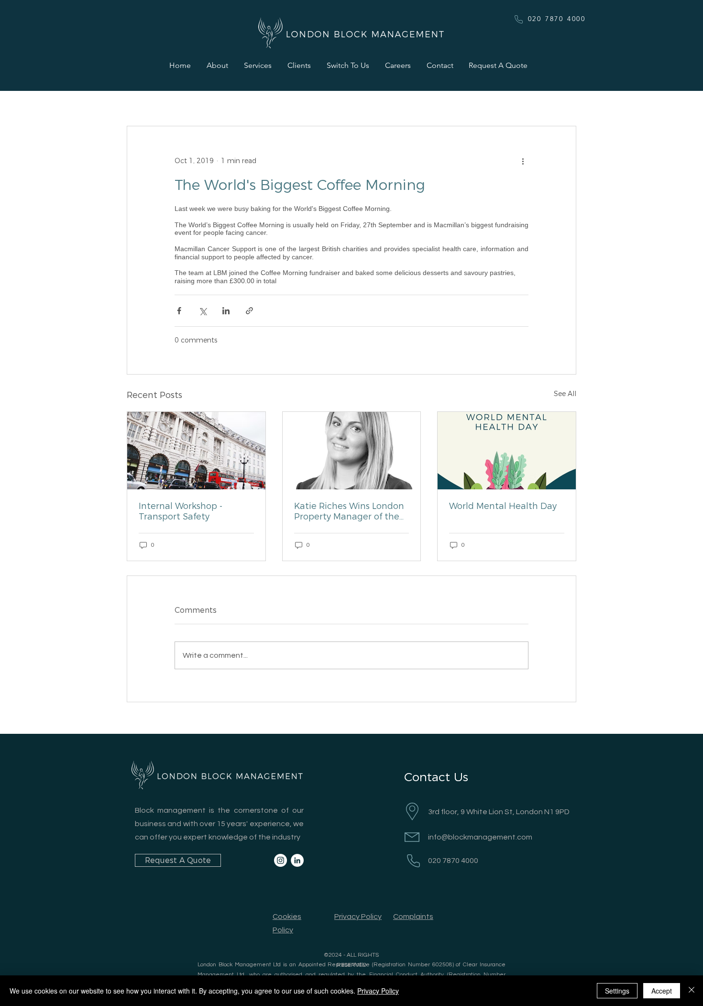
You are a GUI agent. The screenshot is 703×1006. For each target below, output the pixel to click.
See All (565, 393)
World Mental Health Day (503, 506)
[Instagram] (280, 860)
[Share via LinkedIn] (226, 310)
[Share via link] (249, 310)
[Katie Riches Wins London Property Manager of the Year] (352, 450)
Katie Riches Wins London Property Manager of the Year (349, 511)
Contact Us (436, 777)
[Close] (691, 990)
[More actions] (522, 160)
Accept (661, 990)
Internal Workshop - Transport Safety (180, 511)
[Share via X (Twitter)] (202, 310)
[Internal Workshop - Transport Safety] (196, 450)
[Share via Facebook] (179, 310)
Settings (617, 990)
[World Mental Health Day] (507, 450)
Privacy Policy (378, 990)
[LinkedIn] (297, 860)
